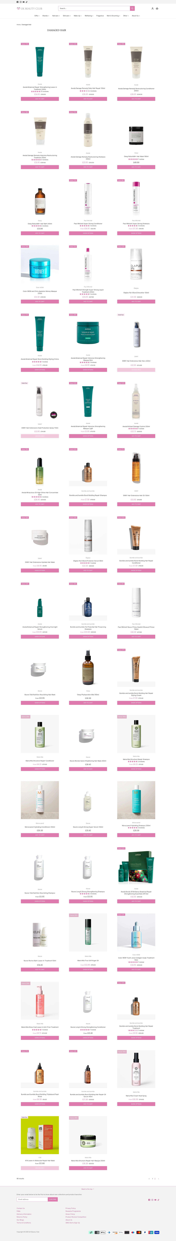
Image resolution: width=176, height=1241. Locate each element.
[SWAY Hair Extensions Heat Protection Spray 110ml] (40, 401)
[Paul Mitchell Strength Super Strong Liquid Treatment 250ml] (88, 264)
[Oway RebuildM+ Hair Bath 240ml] (40, 198)
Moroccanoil (40, 823)
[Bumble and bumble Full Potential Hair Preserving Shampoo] (88, 602)
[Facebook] (17, 2)
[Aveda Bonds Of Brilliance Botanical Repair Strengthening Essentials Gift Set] (136, 866)
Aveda (40, 84)
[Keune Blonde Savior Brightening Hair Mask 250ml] (88, 734)
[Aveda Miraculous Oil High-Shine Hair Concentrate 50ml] (40, 467)
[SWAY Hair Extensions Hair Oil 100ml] (136, 467)
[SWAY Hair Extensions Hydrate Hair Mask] (40, 535)
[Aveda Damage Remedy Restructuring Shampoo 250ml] (88, 130)
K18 (40, 1157)
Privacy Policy (71, 1208)
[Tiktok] (27, 2)
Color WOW (40, 287)
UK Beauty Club (34, 1232)
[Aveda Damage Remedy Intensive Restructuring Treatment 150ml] (40, 130)
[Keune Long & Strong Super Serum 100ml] (88, 800)
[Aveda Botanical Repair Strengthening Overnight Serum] (40, 602)
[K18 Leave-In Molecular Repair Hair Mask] (40, 1135)
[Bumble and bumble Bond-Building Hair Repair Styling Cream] (136, 668)
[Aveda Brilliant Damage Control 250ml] (136, 401)
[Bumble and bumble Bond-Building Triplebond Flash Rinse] (40, 1069)
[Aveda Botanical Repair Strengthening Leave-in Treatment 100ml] (40, 62)
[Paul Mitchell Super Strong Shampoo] (136, 198)
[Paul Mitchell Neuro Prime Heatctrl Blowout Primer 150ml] (136, 602)
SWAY (136, 356)
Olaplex (136, 288)
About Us (69, 1220)
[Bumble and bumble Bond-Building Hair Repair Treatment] (136, 1001)
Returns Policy (22, 1217)
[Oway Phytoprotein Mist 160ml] (88, 668)
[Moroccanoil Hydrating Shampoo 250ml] (136, 800)
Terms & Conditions (24, 1223)
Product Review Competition (76, 1217)
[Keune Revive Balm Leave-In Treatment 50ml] (40, 932)
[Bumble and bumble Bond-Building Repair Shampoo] (88, 467)
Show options (88, 233)
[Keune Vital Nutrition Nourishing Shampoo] (40, 866)
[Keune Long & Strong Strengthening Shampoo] (88, 866)
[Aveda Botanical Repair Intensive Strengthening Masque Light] (88, 401)
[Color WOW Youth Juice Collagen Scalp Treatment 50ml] (136, 932)
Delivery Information (24, 1214)
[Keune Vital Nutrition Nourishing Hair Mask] (40, 668)
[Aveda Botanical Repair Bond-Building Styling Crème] (40, 333)
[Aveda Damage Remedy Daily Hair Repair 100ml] (88, 62)
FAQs (18, 1211)
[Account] (152, 8)
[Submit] (132, 8)
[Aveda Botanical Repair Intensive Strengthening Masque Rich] (88, 333)
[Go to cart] (157, 8)
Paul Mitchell (88, 220)
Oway (136, 153)
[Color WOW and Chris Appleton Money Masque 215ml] (40, 264)
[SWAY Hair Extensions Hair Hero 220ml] (136, 333)
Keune (40, 691)
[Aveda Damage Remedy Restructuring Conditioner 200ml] (136, 62)
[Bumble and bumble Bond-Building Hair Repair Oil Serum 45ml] (88, 1069)
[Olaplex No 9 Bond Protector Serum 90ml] (88, 535)
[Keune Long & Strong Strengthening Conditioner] (88, 1001)
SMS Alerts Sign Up (73, 1223)
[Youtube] (23, 2)
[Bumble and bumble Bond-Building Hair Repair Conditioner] (136, 535)
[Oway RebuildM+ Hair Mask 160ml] (136, 130)
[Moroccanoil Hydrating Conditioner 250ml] (40, 800)
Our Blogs (20, 1220)
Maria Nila (40, 757)
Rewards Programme (73, 1211)
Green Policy (70, 1214)
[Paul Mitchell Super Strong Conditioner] (88, 198)
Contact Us (21, 1208)
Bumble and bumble (88, 491)
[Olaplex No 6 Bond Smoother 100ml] (136, 264)
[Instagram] (20, 2)
